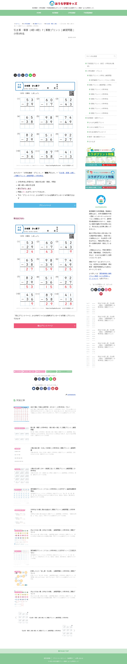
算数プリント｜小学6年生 (99, 113)
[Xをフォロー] (37, 388)
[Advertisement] (45, 55)
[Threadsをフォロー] (45, 388)
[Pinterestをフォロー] (56, 388)
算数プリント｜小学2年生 (65, 371)
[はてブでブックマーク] (26, 75)
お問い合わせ (79, 658)
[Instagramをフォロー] (49, 388)
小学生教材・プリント (94, 71)
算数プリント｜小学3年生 (99, 99)
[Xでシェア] (15, 75)
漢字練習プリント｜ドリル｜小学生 (103, 80)
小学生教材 (18, 371)
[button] (114, 56)
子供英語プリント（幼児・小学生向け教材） (100, 65)
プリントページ (45, 205)
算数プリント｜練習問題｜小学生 (100, 85)
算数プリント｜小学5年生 (99, 108)
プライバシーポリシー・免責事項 (63, 658)
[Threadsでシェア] (22, 75)
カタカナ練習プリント (96, 127)
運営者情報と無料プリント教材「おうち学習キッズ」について (100, 276)
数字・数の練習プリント (97, 137)
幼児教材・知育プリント (95, 118)
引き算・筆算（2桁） (29, 371)
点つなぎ (92, 141)
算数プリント (41, 371)
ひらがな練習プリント (96, 122)
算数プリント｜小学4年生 (99, 103)
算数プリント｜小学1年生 (99, 89)
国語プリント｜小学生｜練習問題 (100, 75)
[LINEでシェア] (30, 75)
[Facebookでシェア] (19, 75)
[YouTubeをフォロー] (52, 388)
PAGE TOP (64, 651)
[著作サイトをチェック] (33, 388)
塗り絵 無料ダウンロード (97, 132)
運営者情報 (47, 658)
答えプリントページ (45, 326)
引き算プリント (52, 371)
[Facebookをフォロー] (41, 388)
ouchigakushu (101, 207)
